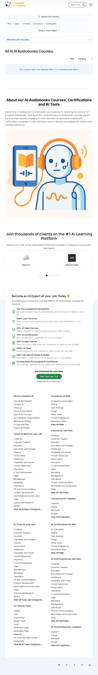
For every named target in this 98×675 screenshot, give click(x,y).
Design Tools (19, 621)
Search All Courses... (50, 16)
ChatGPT (55, 503)
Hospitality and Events (24, 462)
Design (54, 411)
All (10, 24)
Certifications (38, 24)
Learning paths (51, 24)
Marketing (18, 482)
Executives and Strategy (24, 449)
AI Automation (57, 529)
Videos (16, 24)
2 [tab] (41, 275)
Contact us (18, 404)
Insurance (18, 469)
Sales (16, 499)
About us (18, 408)
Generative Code (21, 627)
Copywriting (19, 617)
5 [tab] (49, 275)
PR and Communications (25, 489)
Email (16, 624)
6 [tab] (51, 275)
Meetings (18, 634)
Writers (17, 506)
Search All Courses (22, 414)
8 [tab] (56, 275)
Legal (16, 476)
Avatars (17, 611)
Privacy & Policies (22, 428)
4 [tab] (46, 275)
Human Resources (22, 465)
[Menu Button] (90, 4)
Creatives (18, 439)
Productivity (19, 641)
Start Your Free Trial (49, 376)
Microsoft (55, 510)
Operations (19, 486)
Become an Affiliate (22, 421)
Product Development (24, 492)
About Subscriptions (23, 411)
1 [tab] (39, 275)
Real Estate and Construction (27, 496)
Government (19, 455)
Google (54, 513)
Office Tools (56, 414)
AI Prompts (26, 24)
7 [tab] (53, 275)
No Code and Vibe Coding (25, 637)
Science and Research (24, 502)
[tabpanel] (26, 260)
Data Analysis (57, 408)
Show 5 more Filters (47, 30)
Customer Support (22, 442)
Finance (17, 452)
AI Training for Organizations (27, 418)
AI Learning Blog (21, 424)
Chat (16, 614)
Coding (54, 404)
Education (18, 445)
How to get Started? (23, 401)
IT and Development (23, 472)
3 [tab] (44, 275)
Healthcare (19, 459)
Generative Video (58, 421)
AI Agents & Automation (62, 401)
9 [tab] (58, 275)
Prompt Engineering (60, 418)
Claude (54, 507)
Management (19, 479)
